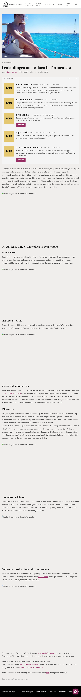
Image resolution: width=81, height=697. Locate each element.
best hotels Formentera (47, 653)
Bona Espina (43, 577)
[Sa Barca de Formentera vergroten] (9, 151)
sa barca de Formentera (11, 393)
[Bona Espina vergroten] (9, 118)
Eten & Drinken (29, 4)
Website (21, 125)
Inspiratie (49, 4)
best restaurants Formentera (31, 667)
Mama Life (39, 4)
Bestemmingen (15, 4)
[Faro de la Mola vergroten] (9, 103)
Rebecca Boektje (11, 72)
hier (61, 402)
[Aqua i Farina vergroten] (9, 136)
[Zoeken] (76, 4)
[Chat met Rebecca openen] (75, 691)
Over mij (68, 4)
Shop (60, 4)
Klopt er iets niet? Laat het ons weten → (16, 679)
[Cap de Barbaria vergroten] (9, 88)
